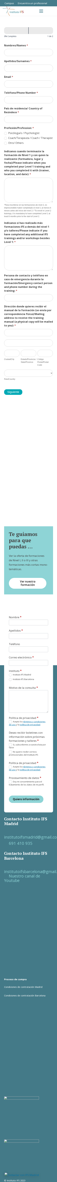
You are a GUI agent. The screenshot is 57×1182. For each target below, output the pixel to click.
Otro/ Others (16, 143)
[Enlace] (54, 3)
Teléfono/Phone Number (21, 92)
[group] (28, 33)
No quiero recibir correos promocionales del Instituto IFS (23, 753)
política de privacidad (30, 724)
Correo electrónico (21, 657)
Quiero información (26, 799)
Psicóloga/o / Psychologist (23, 133)
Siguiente (13, 392)
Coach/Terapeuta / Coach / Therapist (30, 138)
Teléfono (14, 644)
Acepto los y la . (27, 723)
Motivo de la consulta (23, 688)
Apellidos (16, 630)
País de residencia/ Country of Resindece (23, 110)
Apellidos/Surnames (18, 61)
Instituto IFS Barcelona (23, 679)
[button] (52, 11)
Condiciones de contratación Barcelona (24, 995)
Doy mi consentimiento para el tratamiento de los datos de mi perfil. (26, 783)
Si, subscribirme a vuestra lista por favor (27, 746)
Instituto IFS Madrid (21, 674)
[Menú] (41, 11)
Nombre (15, 617)
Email (8, 77)
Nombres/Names (16, 45)
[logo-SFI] (13, 11)
